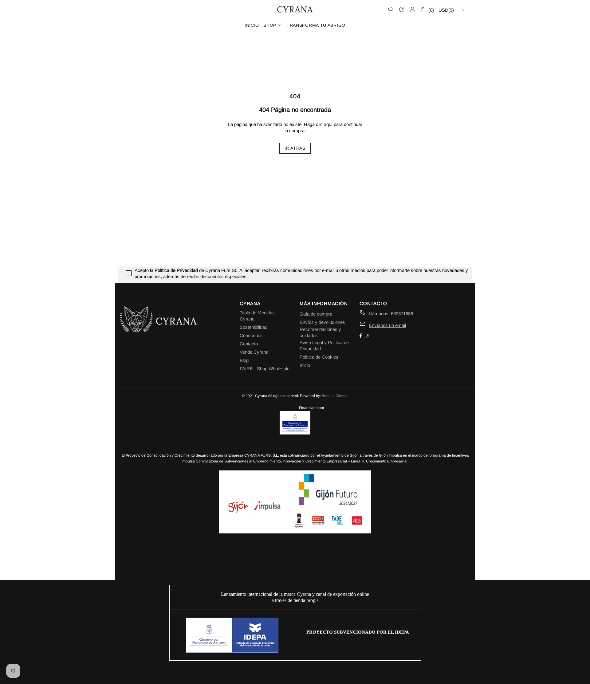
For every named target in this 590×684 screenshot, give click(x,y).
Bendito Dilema (335, 396)
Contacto (249, 343)
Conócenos (251, 335)
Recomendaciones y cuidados (320, 332)
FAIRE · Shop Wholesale (264, 368)
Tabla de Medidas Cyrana (257, 315)
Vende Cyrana (254, 352)
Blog (244, 360)
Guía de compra (316, 313)
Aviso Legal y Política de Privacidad (324, 345)
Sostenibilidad (253, 327)
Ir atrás (295, 148)
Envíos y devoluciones (322, 322)
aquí (328, 124)
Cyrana (295, 9)
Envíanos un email (387, 325)
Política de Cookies (319, 357)
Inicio (305, 365)
